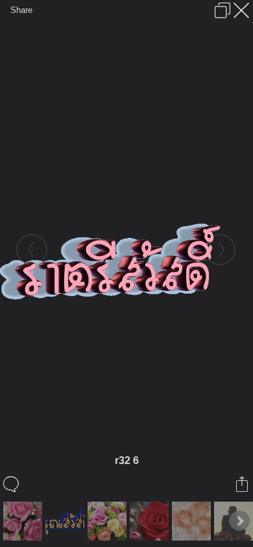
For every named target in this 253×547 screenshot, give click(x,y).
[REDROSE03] (151, 521)
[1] (24, 521)
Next (239, 521)
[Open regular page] (222, 10)
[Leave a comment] (12, 484)
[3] (109, 521)
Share (21, 10)
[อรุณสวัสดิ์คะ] (193, 521)
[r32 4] (66, 521)
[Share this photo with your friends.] (243, 484)
